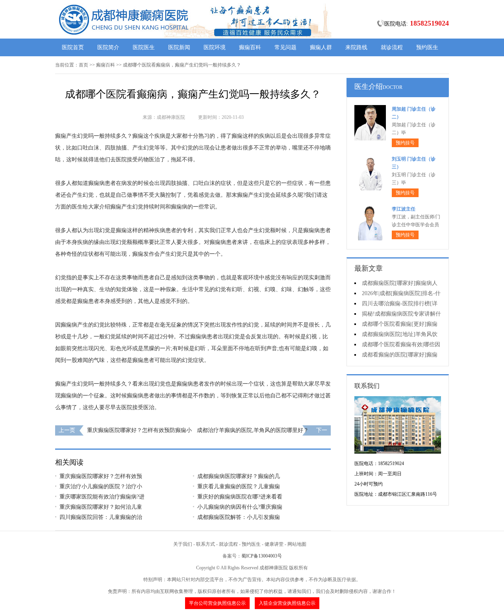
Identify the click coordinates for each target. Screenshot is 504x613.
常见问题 (285, 47)
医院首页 (73, 47)
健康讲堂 (274, 544)
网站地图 (296, 544)
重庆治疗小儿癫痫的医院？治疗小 (100, 486)
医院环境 (215, 47)
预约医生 (427, 47)
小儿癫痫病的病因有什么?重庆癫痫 (239, 507)
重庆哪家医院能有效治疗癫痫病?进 (102, 497)
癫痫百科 (250, 47)
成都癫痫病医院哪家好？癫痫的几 (238, 476)
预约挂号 (405, 143)
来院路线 (356, 47)
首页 (83, 65)
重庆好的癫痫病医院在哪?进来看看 (239, 497)
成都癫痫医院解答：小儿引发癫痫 (238, 517)
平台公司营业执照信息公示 (217, 603)
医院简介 (108, 47)
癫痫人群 (321, 47)
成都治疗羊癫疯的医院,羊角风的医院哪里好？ (253, 430)
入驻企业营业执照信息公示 (287, 603)
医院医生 (144, 47)
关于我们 (182, 544)
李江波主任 (403, 209)
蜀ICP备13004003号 (261, 556)
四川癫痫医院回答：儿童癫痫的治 (100, 517)
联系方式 (205, 544)
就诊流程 (392, 47)
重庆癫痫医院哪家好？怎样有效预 (100, 476)
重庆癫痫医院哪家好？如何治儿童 (100, 507)
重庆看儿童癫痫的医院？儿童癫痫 (238, 486)
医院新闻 (179, 47)
